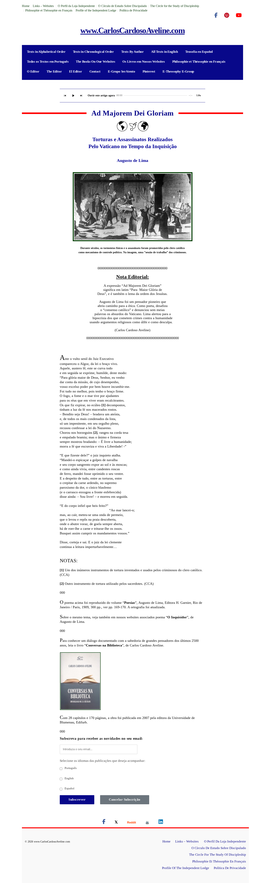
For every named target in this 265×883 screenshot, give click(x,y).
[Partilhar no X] (116, 822)
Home (25, 6)
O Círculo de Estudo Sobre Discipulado (122, 6)
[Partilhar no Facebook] (103, 822)
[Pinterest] (226, 15)
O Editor (33, 71)
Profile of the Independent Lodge (96, 10)
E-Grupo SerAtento (121, 71)
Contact (95, 71)
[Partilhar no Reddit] (131, 822)
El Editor (75, 71)
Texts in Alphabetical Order (46, 52)
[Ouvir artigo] (73, 95)
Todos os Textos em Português (47, 61)
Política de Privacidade (133, 10)
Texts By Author (132, 52)
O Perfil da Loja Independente (76, 6)
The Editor (54, 71)
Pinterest (149, 71)
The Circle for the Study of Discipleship (174, 6)
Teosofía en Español (199, 52)
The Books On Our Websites (95, 61)
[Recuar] (65, 95)
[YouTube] (239, 15)
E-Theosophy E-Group (178, 71)
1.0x (198, 95)
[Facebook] (215, 15)
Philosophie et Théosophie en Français (48, 10)
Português (70, 768)
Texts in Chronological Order (93, 52)
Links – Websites (44, 6)
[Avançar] (81, 95)
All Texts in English (164, 52)
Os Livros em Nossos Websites (143, 61)
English (69, 778)
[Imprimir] (147, 822)
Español (69, 788)
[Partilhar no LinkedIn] (161, 822)
